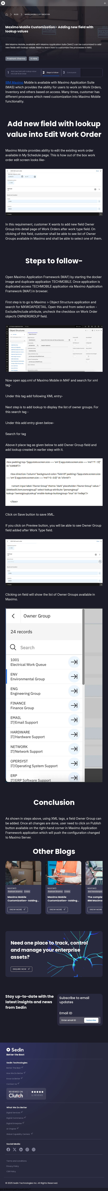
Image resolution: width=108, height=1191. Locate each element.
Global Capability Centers (18, 1134)
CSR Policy (11, 1171)
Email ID (65, 1013)
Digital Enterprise (14, 1123)
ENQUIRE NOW (19, 969)
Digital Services (13, 1112)
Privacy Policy (12, 1166)
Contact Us (11, 1084)
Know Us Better (13, 1078)
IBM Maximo (14, 82)
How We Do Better (14, 1073)
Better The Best (13, 1068)
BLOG (16, 14)
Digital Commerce (14, 1118)
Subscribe (91, 1020)
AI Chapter (11, 1128)
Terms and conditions (16, 1161)
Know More (16, 909)
